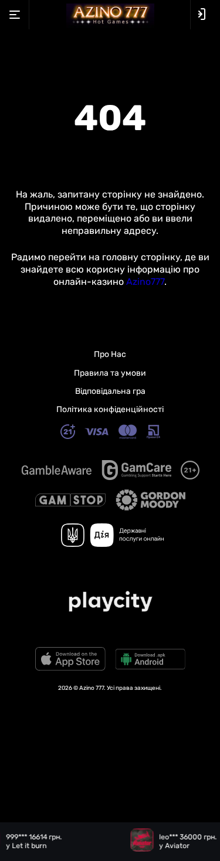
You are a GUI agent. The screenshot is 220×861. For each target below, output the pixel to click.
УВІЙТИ (205, 14)
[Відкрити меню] (14, 14)
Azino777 (145, 281)
